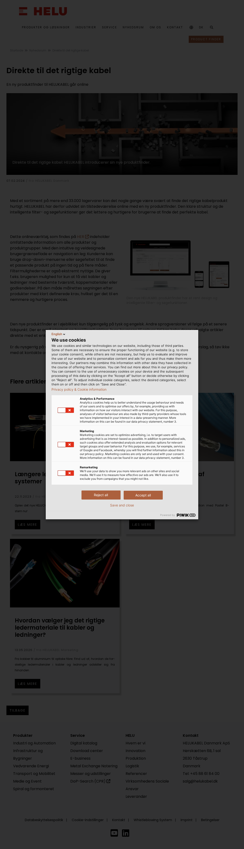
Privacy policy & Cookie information (79, 389)
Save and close (122, 505)
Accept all (143, 495)
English (56, 334)
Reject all (101, 495)
